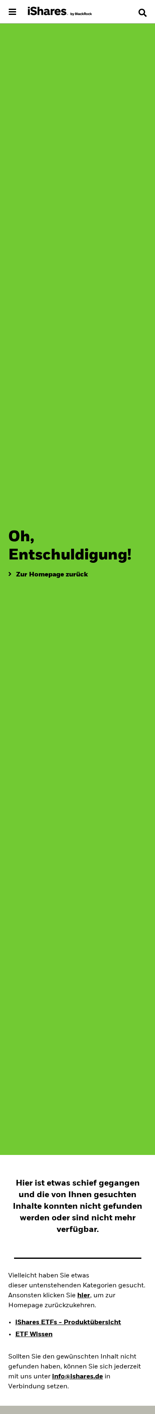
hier (83, 1295)
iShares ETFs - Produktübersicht (68, 1322)
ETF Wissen (33, 1334)
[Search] (143, 13)
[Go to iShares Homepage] (59, 11)
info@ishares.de (77, 1376)
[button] (142, 13)
